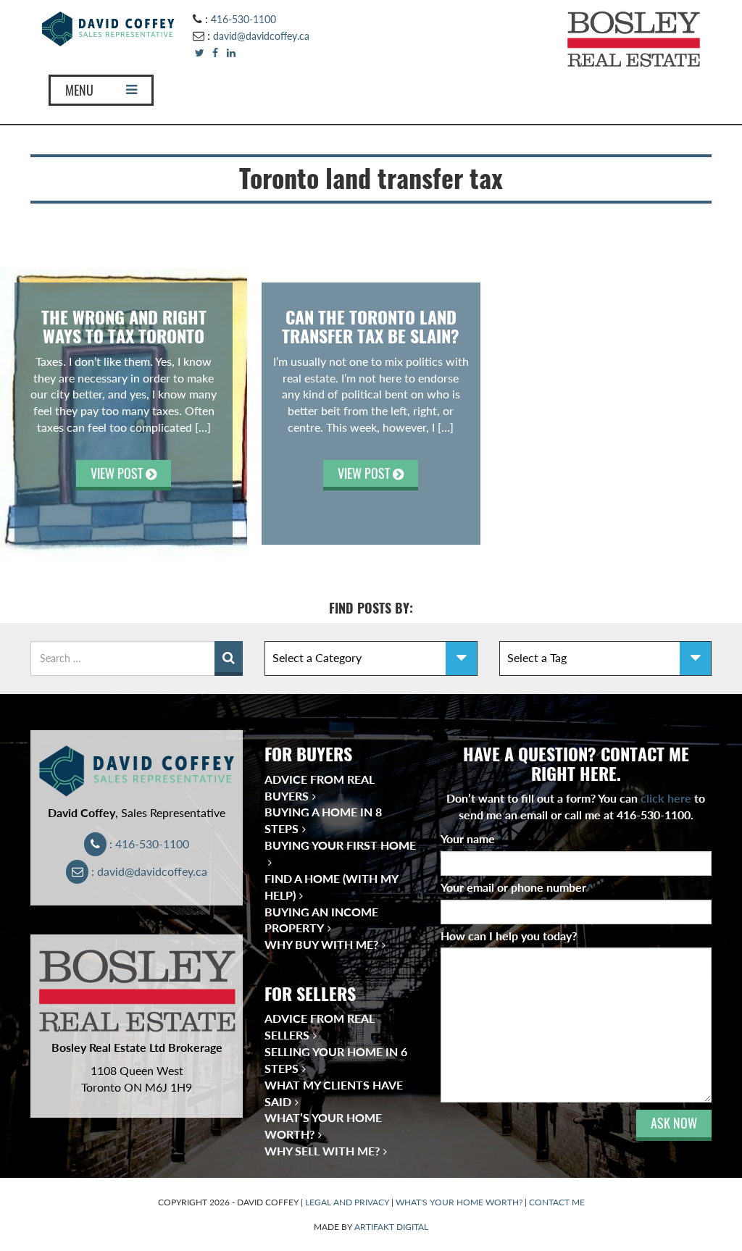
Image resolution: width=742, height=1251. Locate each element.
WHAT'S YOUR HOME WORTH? (459, 1202)
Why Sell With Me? (322, 1151)
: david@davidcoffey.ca (147, 871)
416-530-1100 (243, 19)
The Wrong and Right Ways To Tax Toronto (124, 327)
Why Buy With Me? (321, 944)
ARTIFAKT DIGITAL (391, 1226)
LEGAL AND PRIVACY (347, 1202)
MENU (79, 90)
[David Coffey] (108, 27)
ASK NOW (674, 1123)
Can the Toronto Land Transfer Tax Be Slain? (370, 327)
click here (666, 798)
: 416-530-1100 (148, 843)
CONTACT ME (557, 1202)
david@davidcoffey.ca (261, 36)
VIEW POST (118, 473)
